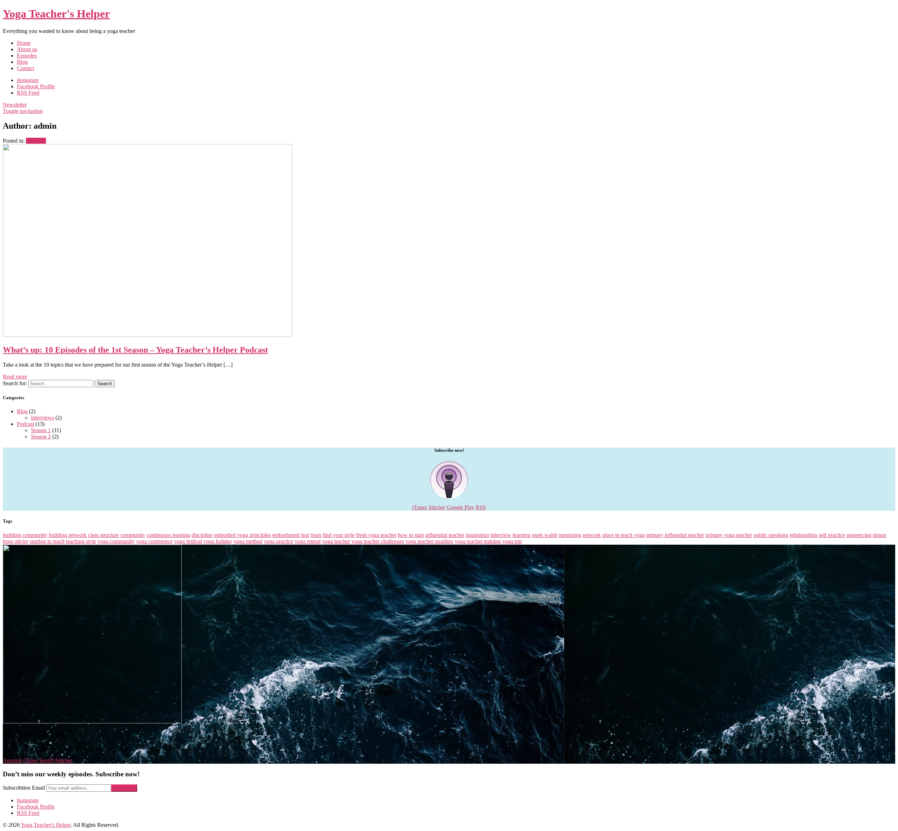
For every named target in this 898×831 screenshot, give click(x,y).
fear (305, 535)
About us (27, 49)
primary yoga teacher (728, 535)
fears (316, 535)
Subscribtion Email (24, 788)
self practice (832, 535)
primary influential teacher (675, 535)
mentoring (570, 535)
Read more (15, 377)
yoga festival (188, 541)
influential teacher (444, 535)
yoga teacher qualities (429, 541)
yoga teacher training (478, 541)
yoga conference (154, 541)
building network (68, 535)
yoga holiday (217, 541)
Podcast (25, 424)
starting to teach (47, 541)
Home (24, 43)
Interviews (42, 418)
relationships (803, 535)
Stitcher (436, 507)
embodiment (286, 535)
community (132, 535)
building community (25, 535)
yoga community (116, 541)
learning (521, 535)
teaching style (81, 541)
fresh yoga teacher (376, 535)
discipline (202, 535)
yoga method (248, 541)
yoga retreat (308, 541)
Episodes (27, 56)
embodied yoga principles (242, 535)
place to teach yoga (623, 535)
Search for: (15, 383)
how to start (411, 535)
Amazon (12, 760)
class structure (103, 535)
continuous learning (168, 535)
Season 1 (36, 141)
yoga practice (278, 541)
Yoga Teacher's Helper (56, 13)
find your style (339, 535)
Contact (25, 68)
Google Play (460, 507)
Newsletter (15, 105)
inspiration (477, 535)
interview (500, 535)
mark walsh (544, 535)
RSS (481, 507)
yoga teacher (336, 541)
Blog (22, 62)
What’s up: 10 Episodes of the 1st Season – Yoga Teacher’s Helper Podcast (135, 349)
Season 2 (41, 437)
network (592, 535)
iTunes (419, 507)
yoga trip (512, 541)
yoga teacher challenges (377, 541)
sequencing (858, 535)
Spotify (47, 760)
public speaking (770, 535)
